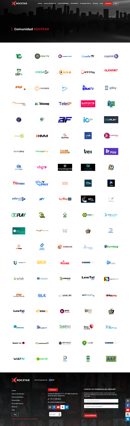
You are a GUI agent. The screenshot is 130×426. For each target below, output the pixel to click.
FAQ (101, 3)
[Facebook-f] (127, 405)
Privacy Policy (88, 411)
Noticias (95, 3)
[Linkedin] (127, 419)
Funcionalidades (63, 3)
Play (115, 3)
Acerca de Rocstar (50, 3)
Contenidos (74, 3)
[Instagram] (127, 401)
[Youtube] (127, 410)
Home (40, 3)
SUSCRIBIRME (90, 416)
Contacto (108, 3)
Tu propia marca (85, 3)
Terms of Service (100, 411)
